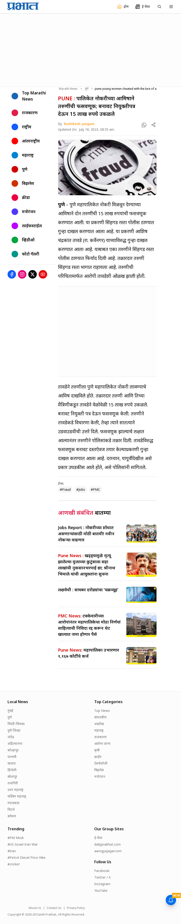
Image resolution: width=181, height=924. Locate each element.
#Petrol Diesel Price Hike (26, 857)
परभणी (12, 756)
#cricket (14, 864)
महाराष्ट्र (98, 730)
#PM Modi (16, 837)
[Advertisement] (90, 49)
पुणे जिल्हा (14, 730)
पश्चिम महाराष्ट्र (17, 796)
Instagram (102, 884)
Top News (102, 710)
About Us (35, 908)
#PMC (95, 489)
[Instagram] (22, 274)
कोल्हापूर (13, 750)
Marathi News (68, 89)
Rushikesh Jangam (79, 124)
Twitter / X (102, 877)
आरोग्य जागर (102, 743)
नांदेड (11, 737)
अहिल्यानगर (15, 743)
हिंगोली (12, 770)
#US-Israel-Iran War (23, 844)
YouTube (100, 890)
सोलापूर (12, 776)
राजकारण (100, 737)
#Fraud (65, 489)
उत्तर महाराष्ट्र (15, 789)
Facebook (101, 870)
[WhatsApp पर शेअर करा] (144, 125)
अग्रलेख (99, 723)
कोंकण (12, 816)
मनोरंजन (99, 776)
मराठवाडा (14, 803)
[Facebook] (12, 274)
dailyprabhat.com (107, 844)
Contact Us (54, 908)
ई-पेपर (98, 837)
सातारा (12, 763)
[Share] (153, 125)
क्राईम (98, 756)
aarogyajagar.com (108, 851)
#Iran (12, 851)
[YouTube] (43, 274)
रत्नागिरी (13, 783)
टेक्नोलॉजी (100, 763)
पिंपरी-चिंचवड (16, 723)
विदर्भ (11, 809)
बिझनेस (99, 770)
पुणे (86, 89)
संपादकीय (100, 717)
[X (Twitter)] (32, 274)
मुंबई (10, 710)
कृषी (97, 750)
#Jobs (80, 489)
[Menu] (171, 6)
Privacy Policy (76, 908)
